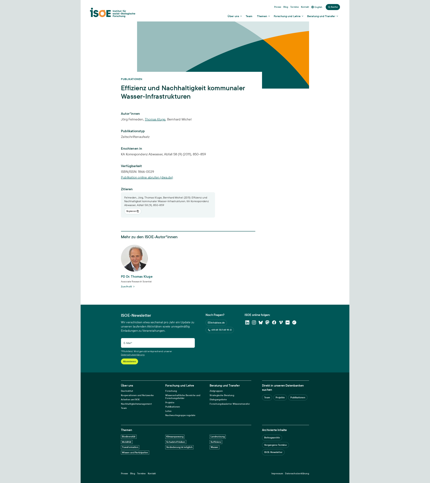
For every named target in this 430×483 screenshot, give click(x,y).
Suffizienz (216, 441)
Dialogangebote (218, 399)
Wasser (214, 447)
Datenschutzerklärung (132, 354)
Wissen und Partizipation (135, 452)
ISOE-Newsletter (273, 452)
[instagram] (254, 322)
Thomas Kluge (155, 119)
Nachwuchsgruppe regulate (180, 415)
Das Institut (127, 391)
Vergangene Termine (275, 444)
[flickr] (287, 322)
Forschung (171, 391)
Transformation (130, 447)
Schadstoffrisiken (175, 441)
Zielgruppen (216, 391)
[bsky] (260, 322)
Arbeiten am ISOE (130, 399)
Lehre (168, 411)
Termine (141, 473)
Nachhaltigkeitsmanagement (136, 403)
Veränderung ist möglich (179, 447)
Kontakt (152, 473)
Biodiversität (129, 436)
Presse (124, 473)
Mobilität (127, 441)
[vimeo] (281, 322)
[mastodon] (267, 322)
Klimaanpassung (174, 436)
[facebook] (274, 322)
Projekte (169, 402)
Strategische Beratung (222, 395)
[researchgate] (294, 322)
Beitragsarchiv (272, 437)
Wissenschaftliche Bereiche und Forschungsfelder (182, 397)
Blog (132, 473)
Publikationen (172, 406)
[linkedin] (247, 322)
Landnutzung (218, 436)
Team (124, 408)
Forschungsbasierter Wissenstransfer (230, 403)
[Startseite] (112, 13)
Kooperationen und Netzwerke (137, 395)
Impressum (277, 473)
